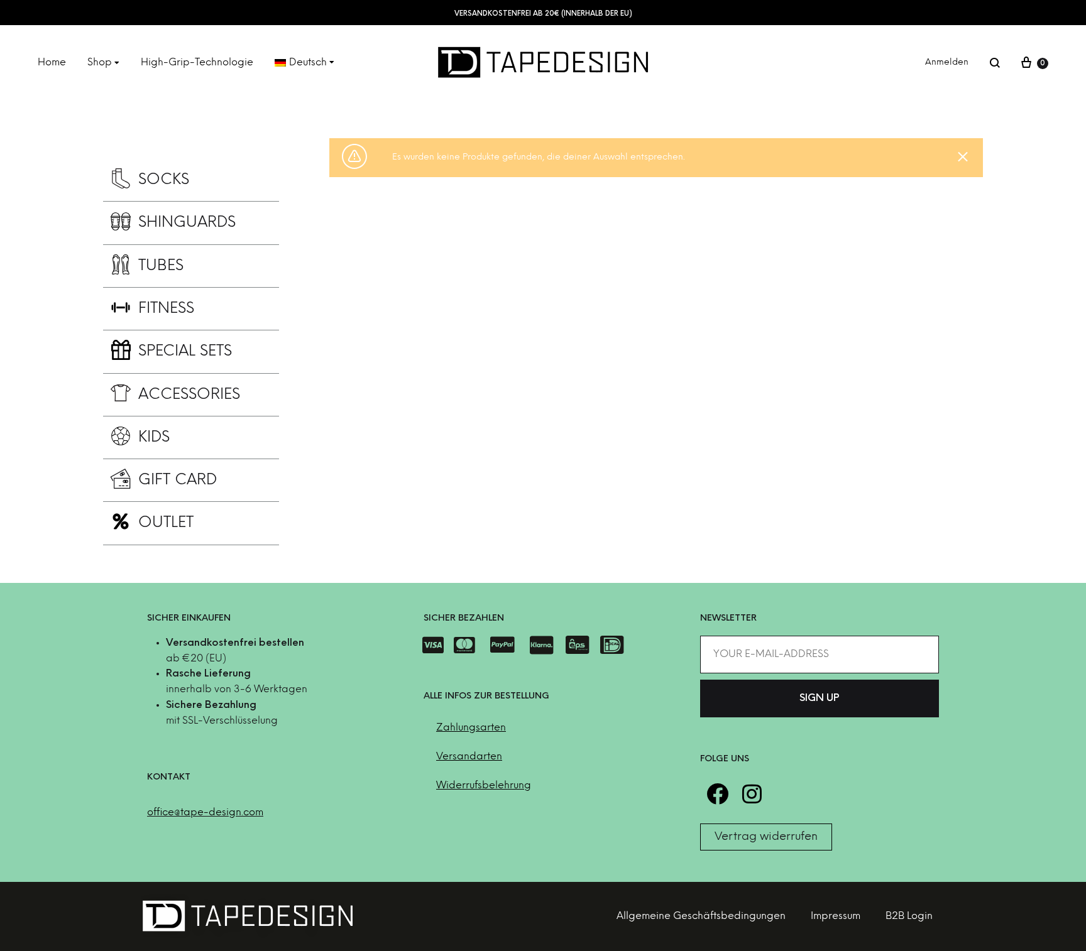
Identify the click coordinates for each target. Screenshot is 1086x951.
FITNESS (166, 309)
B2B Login (909, 916)
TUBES (161, 266)
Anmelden (946, 62)
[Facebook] (717, 793)
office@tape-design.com (205, 812)
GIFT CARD (177, 480)
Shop (99, 62)
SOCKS (163, 180)
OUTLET (166, 523)
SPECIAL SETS (185, 351)
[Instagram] (752, 793)
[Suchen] (994, 62)
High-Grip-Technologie (197, 62)
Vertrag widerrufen (766, 837)
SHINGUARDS (187, 223)
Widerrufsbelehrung (483, 785)
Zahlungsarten (471, 727)
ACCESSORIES (189, 395)
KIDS (154, 437)
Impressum (835, 916)
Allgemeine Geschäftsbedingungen (701, 916)
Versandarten (469, 756)
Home (52, 62)
